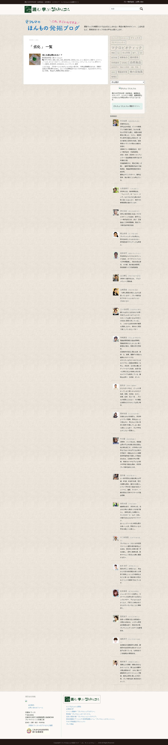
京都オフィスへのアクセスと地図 (41, 725)
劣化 (61, 60)
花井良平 (130, 253)
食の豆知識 (136, 71)
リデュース (83, 62)
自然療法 (125, 63)
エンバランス (69, 64)
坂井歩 (128, 385)
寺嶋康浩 (130, 337)
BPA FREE (48, 60)
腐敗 (54, 60)
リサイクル (75, 62)
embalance (60, 64)
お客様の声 (70, 709)
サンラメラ (115, 38)
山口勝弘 (130, 276)
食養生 (114, 77)
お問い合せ (139, 2)
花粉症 (113, 72)
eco (77, 60)
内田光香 (128, 504)
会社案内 (31, 705)
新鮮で (93, 60)
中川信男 (130, 121)
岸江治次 (130, 211)
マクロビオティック (126, 48)
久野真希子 (129, 188)
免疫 (118, 53)
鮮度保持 (53, 64)
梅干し (135, 53)
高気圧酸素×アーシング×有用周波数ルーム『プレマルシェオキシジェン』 (91, 719)
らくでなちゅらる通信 (73, 706)
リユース (91, 62)
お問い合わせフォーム (35, 707)
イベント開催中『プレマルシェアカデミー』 (81, 711)
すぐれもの (58, 58)
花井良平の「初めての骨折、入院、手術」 (125, 67)
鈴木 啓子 (129, 566)
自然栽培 (115, 63)
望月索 (128, 475)
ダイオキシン (65, 62)
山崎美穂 (129, 290)
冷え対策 (126, 53)
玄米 (141, 53)
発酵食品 (124, 57)
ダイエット (124, 38)
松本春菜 (130, 591)
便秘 (113, 53)
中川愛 (128, 439)
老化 (57, 60)
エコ (81, 60)
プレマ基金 (70, 724)
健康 (76, 64)
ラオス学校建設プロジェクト (75, 721)
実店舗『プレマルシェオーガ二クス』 (78, 714)
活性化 (73, 60)
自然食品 (135, 62)
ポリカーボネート (55, 62)
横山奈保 (129, 233)
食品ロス (87, 60)
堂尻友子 (130, 616)
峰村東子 (130, 662)
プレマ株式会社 (129, 2)
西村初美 (130, 413)
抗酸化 (47, 64)
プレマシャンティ (118, 42)
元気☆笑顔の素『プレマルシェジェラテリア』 (81, 716)
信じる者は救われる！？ (52, 55)
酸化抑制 (67, 60)
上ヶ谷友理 (131, 309)
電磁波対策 (122, 72)
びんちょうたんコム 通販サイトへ (126, 106)
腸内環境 (134, 57)
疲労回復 (114, 57)
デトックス (135, 38)
